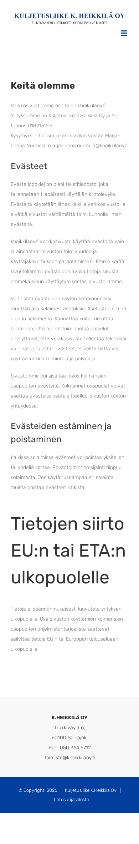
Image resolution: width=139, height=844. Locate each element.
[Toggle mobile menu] (124, 33)
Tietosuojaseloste (71, 799)
